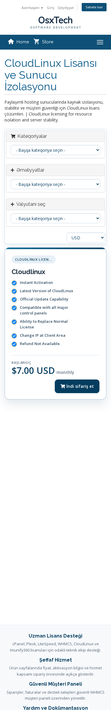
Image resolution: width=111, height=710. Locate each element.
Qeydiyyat (66, 7)
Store (47, 42)
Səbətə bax (94, 7)
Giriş (50, 7)
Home (23, 42)
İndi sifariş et (79, 386)
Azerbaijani (31, 7)
